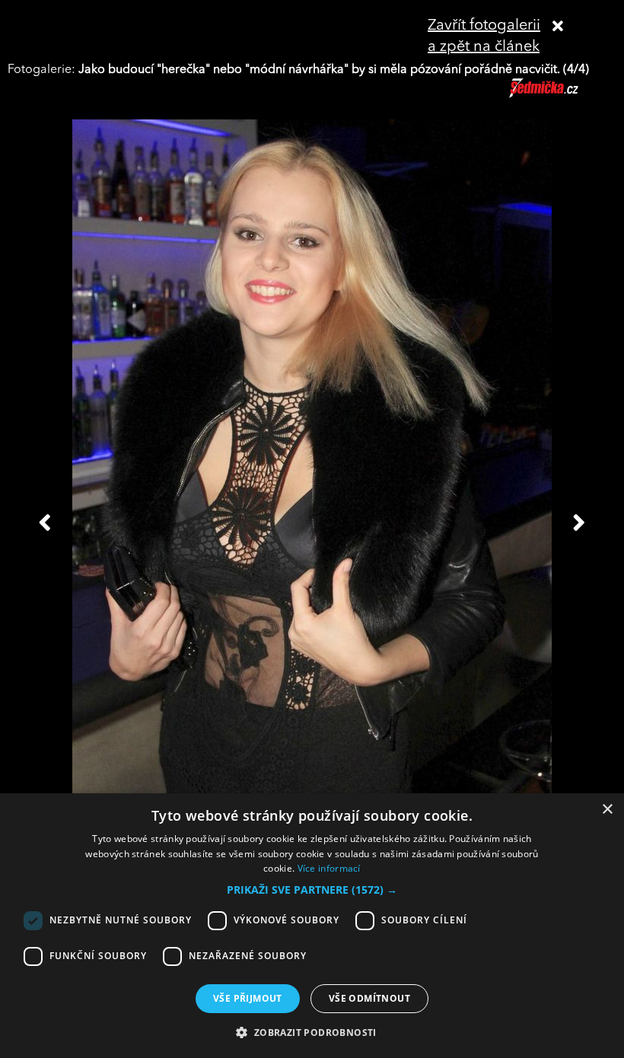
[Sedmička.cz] (562, 95)
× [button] (607, 809)
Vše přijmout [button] (247, 998)
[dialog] (312, 925)
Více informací (329, 868)
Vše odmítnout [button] (369, 998)
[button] (312, 890)
